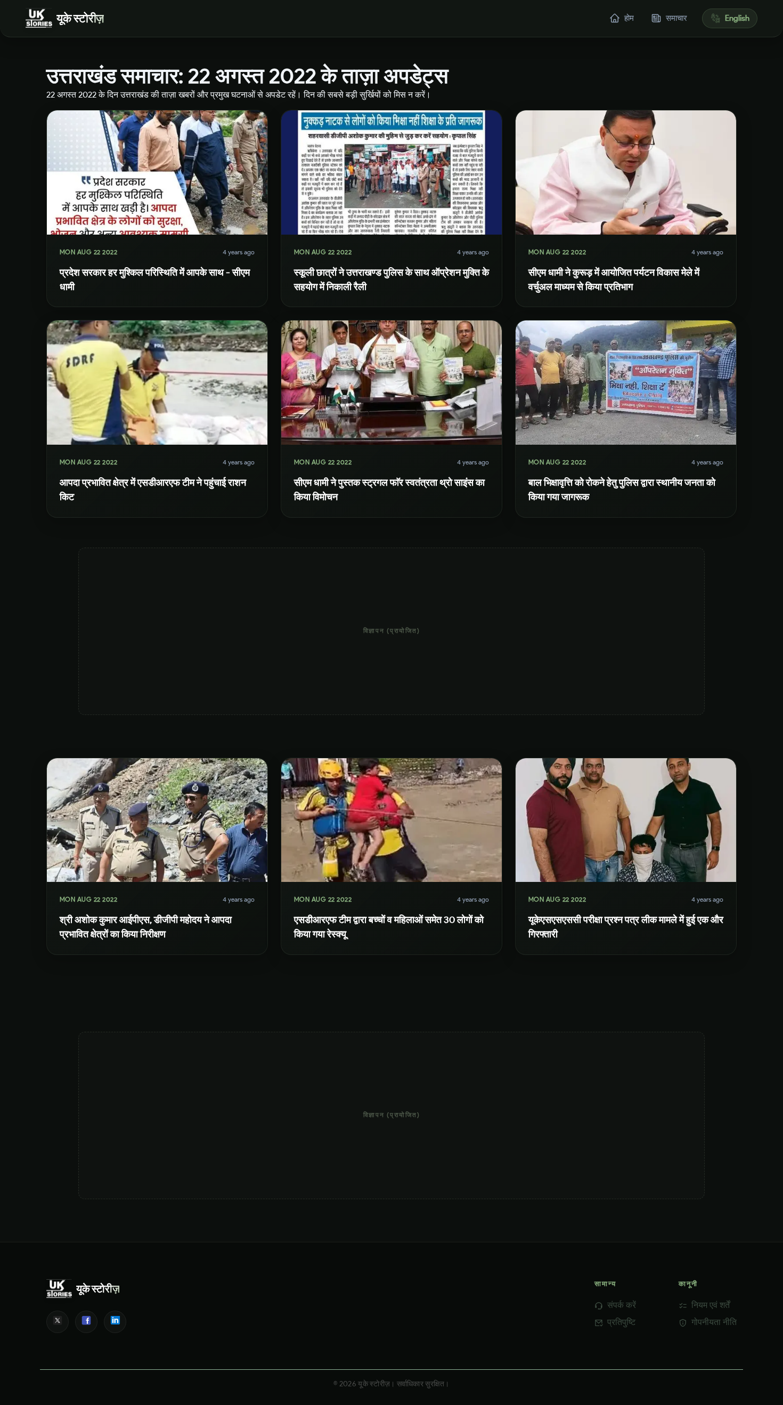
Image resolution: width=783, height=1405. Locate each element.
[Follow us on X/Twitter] (57, 1322)
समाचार (676, 18)
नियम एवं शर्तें (710, 1305)
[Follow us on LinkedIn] (115, 1322)
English (737, 18)
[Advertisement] (391, 631)
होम (629, 18)
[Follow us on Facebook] (86, 1322)
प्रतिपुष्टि (621, 1322)
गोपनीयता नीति (714, 1322)
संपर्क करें (621, 1305)
